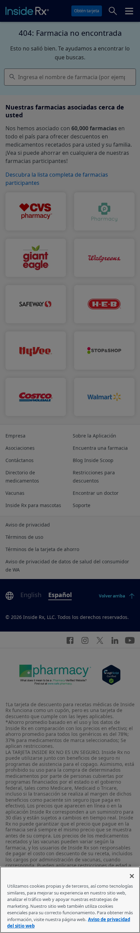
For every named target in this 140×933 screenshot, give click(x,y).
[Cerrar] (131, 876)
